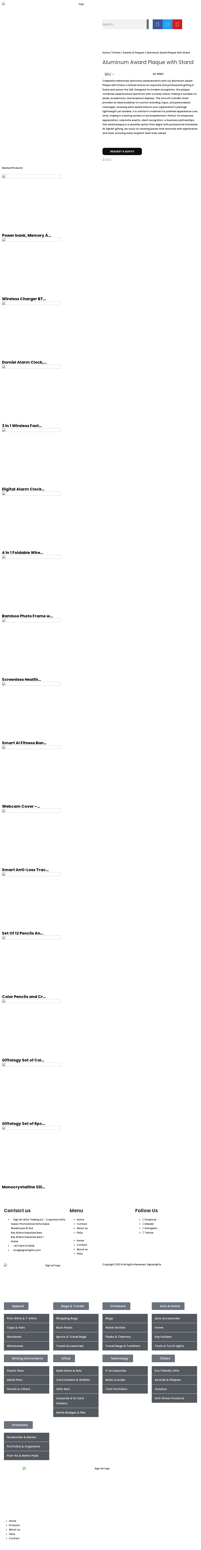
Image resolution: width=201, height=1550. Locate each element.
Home (106, 52)
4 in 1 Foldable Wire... (22, 552)
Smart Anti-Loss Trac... (25, 870)
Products (14, 1525)
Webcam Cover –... (21, 806)
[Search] (148, 24)
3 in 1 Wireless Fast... (22, 425)
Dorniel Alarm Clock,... (24, 362)
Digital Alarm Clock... (23, 489)
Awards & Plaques (133, 52)
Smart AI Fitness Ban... (24, 743)
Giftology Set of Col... (23, 1060)
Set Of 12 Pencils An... (22, 933)
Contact (82, 1224)
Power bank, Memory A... (26, 235)
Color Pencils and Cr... (24, 996)
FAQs (80, 1232)
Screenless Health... (21, 679)
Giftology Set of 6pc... (23, 1123)
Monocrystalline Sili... (23, 1187)
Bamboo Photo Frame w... (27, 616)
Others (116, 52)
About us (82, 1228)
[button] (103, 160)
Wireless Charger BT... (24, 299)
